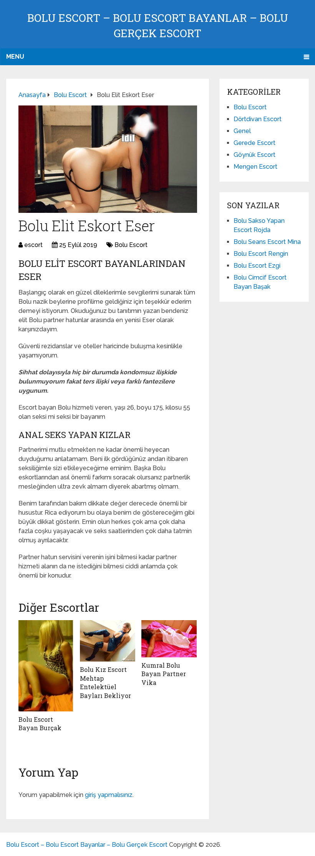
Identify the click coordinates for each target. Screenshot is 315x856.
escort (33, 245)
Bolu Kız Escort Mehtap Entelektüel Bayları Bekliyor (105, 682)
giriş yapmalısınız (109, 794)
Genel (242, 131)
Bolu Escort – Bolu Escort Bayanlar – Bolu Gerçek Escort (86, 844)
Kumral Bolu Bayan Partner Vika (163, 673)
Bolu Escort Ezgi (257, 265)
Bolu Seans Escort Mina (267, 241)
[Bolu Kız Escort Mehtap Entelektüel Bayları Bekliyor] (107, 641)
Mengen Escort (255, 166)
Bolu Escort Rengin (261, 253)
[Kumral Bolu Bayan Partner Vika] (169, 638)
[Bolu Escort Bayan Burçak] (46, 665)
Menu (15, 56)
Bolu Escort (131, 245)
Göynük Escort (254, 154)
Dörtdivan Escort (258, 119)
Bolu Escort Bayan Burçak (39, 723)
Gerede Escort (254, 143)
